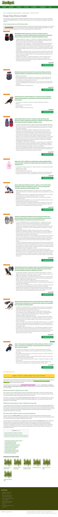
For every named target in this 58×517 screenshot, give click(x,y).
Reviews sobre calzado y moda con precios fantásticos (16, 436)
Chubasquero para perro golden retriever (13, 440)
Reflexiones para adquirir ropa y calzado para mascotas (16, 435)
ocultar (18, 430)
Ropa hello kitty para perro (10, 442)
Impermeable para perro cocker (12, 450)
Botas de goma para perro (10, 452)
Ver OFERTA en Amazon (48, 65)
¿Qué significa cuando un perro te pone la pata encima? (7, 502)
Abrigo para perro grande (10, 448)
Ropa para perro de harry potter (12, 451)
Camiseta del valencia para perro (12, 446)
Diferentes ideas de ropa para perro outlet (13, 433)
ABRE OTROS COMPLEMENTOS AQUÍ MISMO (29, 375)
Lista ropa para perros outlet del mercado (13, 432)
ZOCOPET (3, 511)
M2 (52, 511)
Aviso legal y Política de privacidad (33, 511)
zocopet (12, 18)
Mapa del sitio (48, 511)
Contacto (43, 511)
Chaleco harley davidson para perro (12, 444)
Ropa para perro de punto (10, 443)
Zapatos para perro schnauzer (11, 447)
